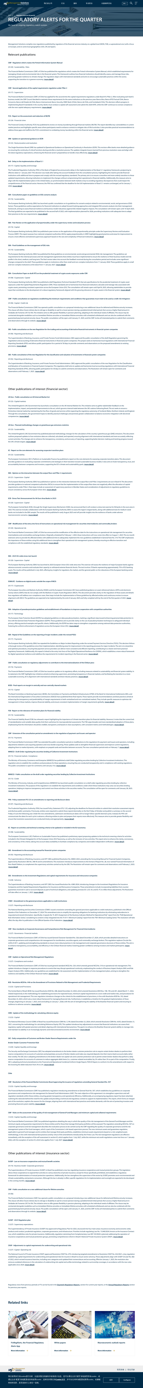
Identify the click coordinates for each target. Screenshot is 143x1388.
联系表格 (120, 1370)
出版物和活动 (106, 3)
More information (18, 1351)
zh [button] (124, 3)
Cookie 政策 (60, 1380)
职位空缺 (131, 1370)
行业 (63, 3)
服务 (75, 3)
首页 (9, 15)
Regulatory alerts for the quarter (25, 15)
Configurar (127, 1380)
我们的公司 (48, 3)
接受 (111, 1380)
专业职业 (89, 3)
